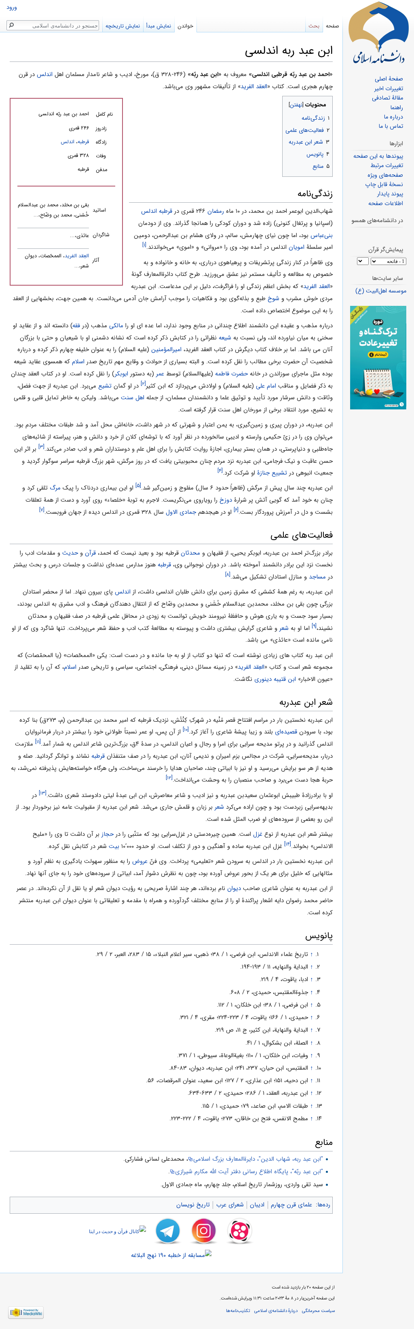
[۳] (41, 447)
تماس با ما (390, 126)
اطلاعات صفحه (385, 203)
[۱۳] (42, 793)
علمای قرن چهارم (291, 1205)
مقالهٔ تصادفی (387, 98)
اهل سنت (132, 398)
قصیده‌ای (286, 732)
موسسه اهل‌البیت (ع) (380, 291)
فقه (76, 326)
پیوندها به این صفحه (378, 156)
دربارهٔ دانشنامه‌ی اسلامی (276, 1310)
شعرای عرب (230, 1205)
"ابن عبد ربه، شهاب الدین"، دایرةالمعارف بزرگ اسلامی (258, 1159)
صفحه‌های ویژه (385, 175)
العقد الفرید (254, 86)
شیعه (225, 338)
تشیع (105, 386)
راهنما (396, 107)
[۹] (314, 626)
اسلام (78, 362)
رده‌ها (323, 1205)
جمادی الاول (181, 512)
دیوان (234, 888)
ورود (11, 7)
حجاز (107, 834)
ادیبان (257, 1205)
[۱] (144, 245)
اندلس (45, 74)
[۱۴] (287, 844)
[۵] (138, 486)
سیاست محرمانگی (318, 1310)
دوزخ (226, 500)
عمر (160, 374)
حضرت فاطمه (231, 374)
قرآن (90, 553)
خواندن (185, 26)
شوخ (273, 298)
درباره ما (393, 117)
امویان (296, 247)
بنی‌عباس (321, 235)
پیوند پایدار (390, 194)
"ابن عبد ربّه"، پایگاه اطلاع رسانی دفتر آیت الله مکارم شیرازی (249, 1171)
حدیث (70, 553)
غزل (257, 834)
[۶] (236, 510)
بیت (114, 846)
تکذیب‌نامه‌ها (238, 1310)
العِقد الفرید (77, 256)
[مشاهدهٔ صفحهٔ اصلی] (378, 32)
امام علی (266, 386)
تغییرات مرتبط (386, 165)
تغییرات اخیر (388, 88)
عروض (140, 861)
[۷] (41, 510)
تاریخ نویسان (193, 1205)
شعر (284, 628)
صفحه (332, 26)
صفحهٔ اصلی (389, 79)
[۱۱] (38, 742)
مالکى (116, 326)
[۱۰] (186, 729)
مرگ (55, 488)
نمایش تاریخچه (123, 26)
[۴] (220, 471)
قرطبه (83, 142)
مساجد (317, 577)
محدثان (190, 553)
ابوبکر (121, 374)
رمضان (215, 211)
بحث (313, 26)
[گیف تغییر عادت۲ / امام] (378, 357)
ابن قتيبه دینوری (275, 679)
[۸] (227, 575)
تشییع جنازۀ (272, 473)
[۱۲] (169, 778)
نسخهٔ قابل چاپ (384, 184)
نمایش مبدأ (158, 26)
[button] (325, 103)
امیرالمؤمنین (166, 349)
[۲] (143, 384)
